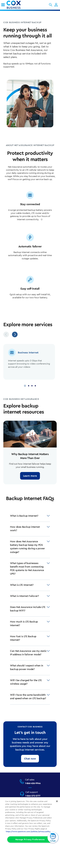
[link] (3, 4)
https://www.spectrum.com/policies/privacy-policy (28, 831)
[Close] (57, 801)
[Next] (15, 334)
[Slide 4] (35, 385)
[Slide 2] (28, 385)
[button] (50, 4)
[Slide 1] (25, 385)
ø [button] (42, 219)
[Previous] (6, 334)
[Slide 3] (32, 385)
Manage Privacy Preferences (30, 839)
